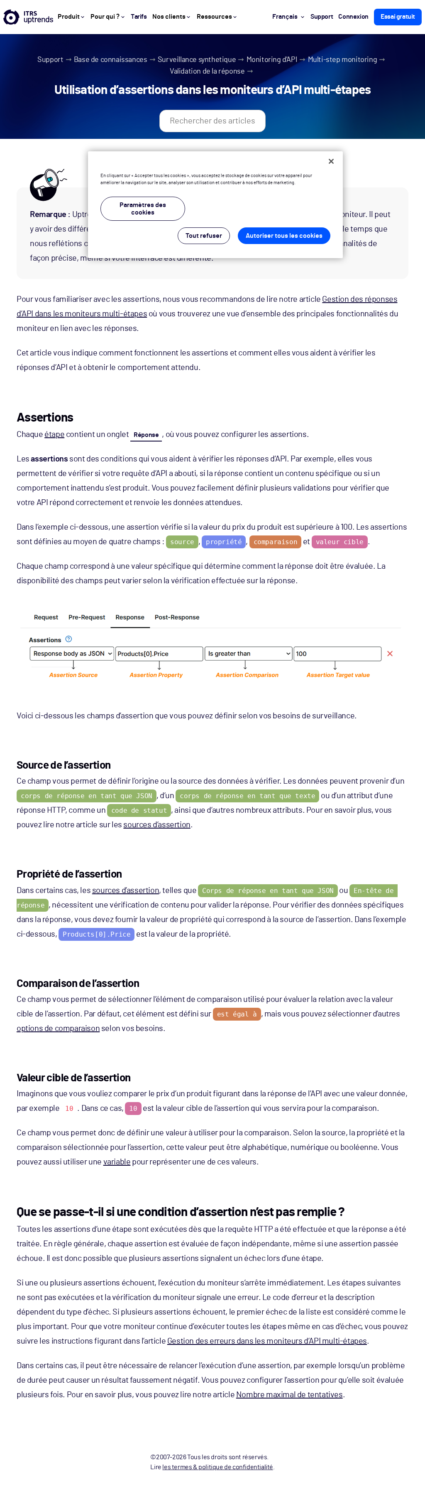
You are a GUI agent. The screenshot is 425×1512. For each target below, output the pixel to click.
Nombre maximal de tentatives (289, 1395)
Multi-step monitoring (342, 60)
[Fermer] (331, 161)
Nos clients (169, 16)
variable (117, 1162)
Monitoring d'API (272, 60)
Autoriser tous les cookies (284, 235)
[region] (215, 204)
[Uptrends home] (28, 17)
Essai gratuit (398, 16)
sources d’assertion (156, 825)
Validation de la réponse (207, 71)
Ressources (214, 16)
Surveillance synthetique (197, 60)
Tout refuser (204, 235)
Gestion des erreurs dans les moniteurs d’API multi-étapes (267, 1341)
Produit (69, 16)
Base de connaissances (110, 60)
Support (50, 60)
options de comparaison (58, 1028)
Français (285, 16)
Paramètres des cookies (143, 209)
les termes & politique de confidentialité (217, 1467)
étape (54, 434)
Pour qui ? (105, 16)
